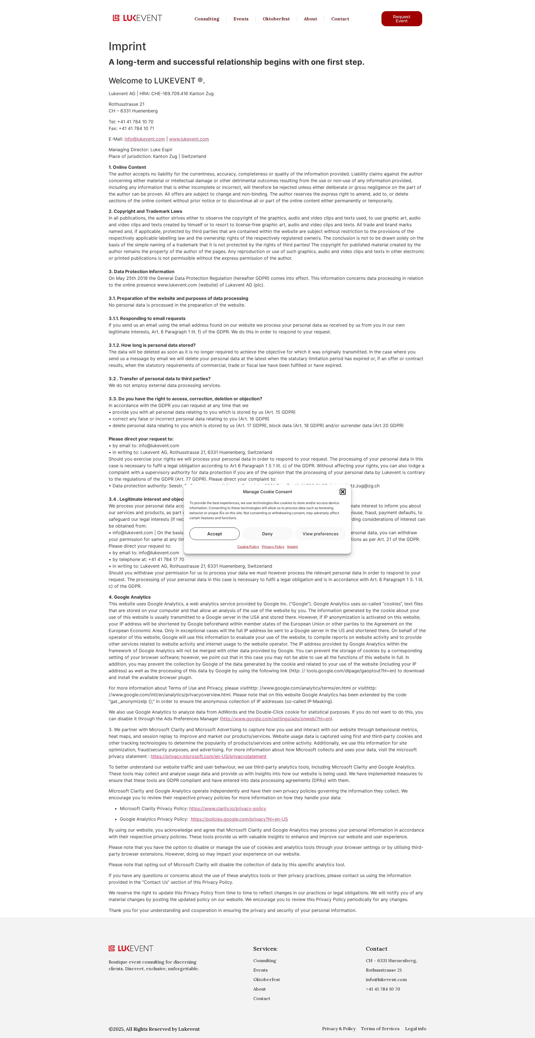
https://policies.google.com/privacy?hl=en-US (239, 819)
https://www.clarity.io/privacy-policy (227, 808)
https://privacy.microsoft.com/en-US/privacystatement (208, 756)
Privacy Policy (273, 547)
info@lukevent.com (145, 139)
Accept (214, 533)
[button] (343, 492)
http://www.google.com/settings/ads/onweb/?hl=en (276, 718)
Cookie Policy (248, 547)
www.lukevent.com (189, 139)
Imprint (292, 547)
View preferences (321, 533)
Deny (267, 533)
